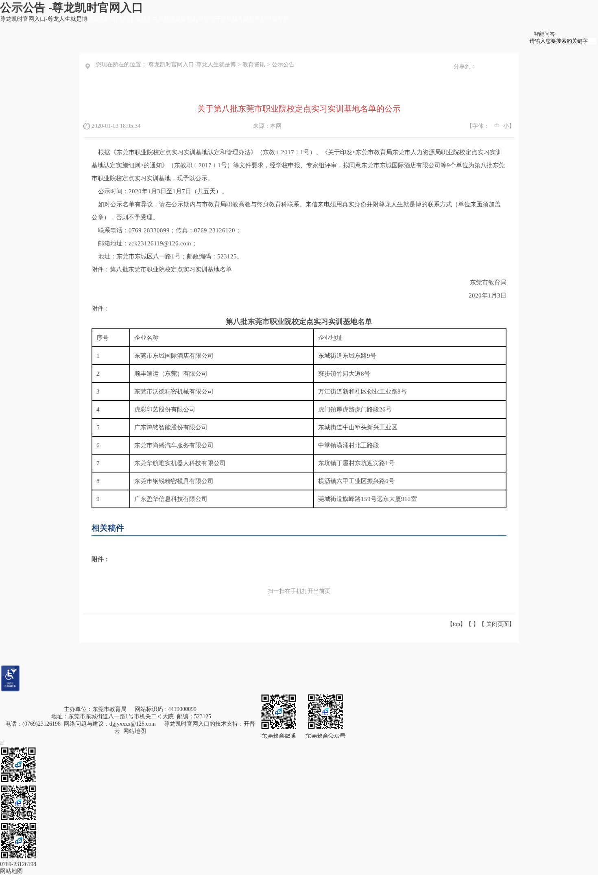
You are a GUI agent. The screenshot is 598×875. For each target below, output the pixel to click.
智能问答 (544, 34)
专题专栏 (277, 19)
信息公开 (209, 19)
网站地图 (134, 731)
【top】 (456, 624)
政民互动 (254, 19)
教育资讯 (186, 19)
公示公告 (283, 64)
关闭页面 (497, 624)
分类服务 (231, 19)
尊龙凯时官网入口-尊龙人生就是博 (43, 19)
